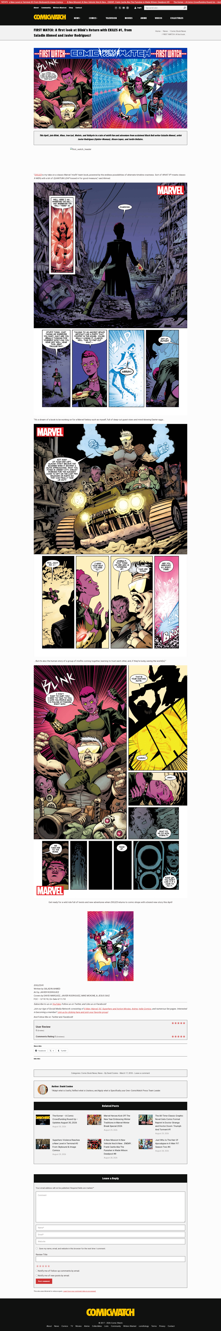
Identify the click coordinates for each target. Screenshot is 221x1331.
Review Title (41, 1254)
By (111, 1073)
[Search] (185, 7)
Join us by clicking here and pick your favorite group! (83, 1012)
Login (139, 8)
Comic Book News (89, 1073)
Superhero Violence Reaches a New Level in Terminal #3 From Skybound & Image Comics (66, 1145)
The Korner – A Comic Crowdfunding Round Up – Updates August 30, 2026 (67, 2)
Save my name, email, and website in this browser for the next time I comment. (72, 1248)
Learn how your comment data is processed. (79, 1291)
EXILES (38, 175)
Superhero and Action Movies (116, 1008)
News (100, 1073)
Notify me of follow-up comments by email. (59, 1271)
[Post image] (43, 1120)
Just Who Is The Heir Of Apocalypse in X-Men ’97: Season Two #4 (167, 1143)
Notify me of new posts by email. (54, 1275)
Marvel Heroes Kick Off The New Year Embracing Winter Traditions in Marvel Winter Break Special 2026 (150, 2)
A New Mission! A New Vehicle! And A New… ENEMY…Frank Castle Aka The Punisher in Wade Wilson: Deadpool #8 (118, 1147)
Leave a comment (142, 1073)
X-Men (87, 1008)
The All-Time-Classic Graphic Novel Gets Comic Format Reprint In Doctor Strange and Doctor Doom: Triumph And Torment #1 (169, 1122)
